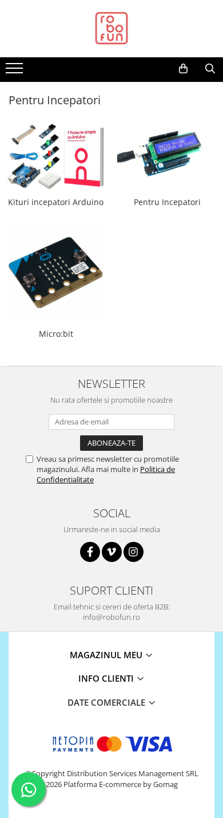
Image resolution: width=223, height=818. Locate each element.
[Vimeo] (112, 552)
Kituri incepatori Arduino (55, 201)
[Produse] (16, 71)
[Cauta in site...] (210, 68)
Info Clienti (107, 678)
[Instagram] (134, 552)
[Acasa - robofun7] (111, 29)
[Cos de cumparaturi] (183, 68)
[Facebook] (90, 552)
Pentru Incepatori (167, 201)
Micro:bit (56, 333)
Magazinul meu (107, 654)
